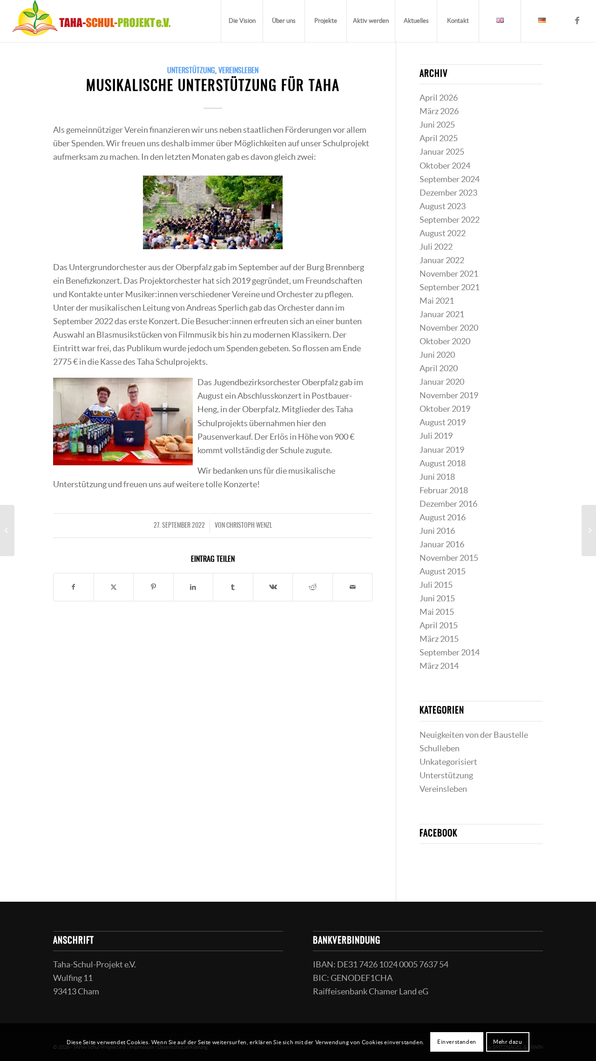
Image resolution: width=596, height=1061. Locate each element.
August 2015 (443, 571)
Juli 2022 (436, 247)
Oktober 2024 (445, 165)
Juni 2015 (437, 598)
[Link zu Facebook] (577, 20)
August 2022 (443, 233)
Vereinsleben (238, 71)
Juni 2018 (437, 477)
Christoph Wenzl (249, 526)
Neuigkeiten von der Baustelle (474, 735)
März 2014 (439, 666)
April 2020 (439, 368)
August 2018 (443, 463)
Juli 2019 (436, 436)
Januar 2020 (442, 382)
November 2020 (449, 328)
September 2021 (450, 287)
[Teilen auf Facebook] (74, 587)
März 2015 (439, 639)
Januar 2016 (442, 544)
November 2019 (449, 395)
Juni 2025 (437, 124)
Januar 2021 (442, 314)
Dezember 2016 (448, 504)
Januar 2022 (442, 260)
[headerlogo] (91, 21)
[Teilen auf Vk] (273, 587)
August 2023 (443, 206)
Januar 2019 (442, 450)
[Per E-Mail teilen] (352, 587)
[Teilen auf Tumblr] (233, 587)
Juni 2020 (437, 355)
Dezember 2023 (448, 192)
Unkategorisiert (448, 762)
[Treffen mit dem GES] (7, 530)
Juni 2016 (437, 531)
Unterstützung (191, 71)
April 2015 (439, 625)
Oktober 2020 (445, 341)
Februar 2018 (444, 490)
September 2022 (450, 219)
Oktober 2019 (445, 409)
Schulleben (440, 748)
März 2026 (439, 111)
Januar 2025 (442, 151)
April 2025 (439, 138)
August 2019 (443, 422)
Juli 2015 (436, 585)
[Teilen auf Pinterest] (153, 587)
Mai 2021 (437, 301)
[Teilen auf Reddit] (312, 587)
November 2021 (449, 274)
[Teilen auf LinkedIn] (193, 587)
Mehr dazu (507, 1042)
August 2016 (443, 517)
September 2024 (450, 179)
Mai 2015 (437, 612)
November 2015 (449, 558)
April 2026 (439, 97)
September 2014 (450, 652)
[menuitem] (242, 21)
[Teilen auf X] (114, 587)
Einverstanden (456, 1042)
